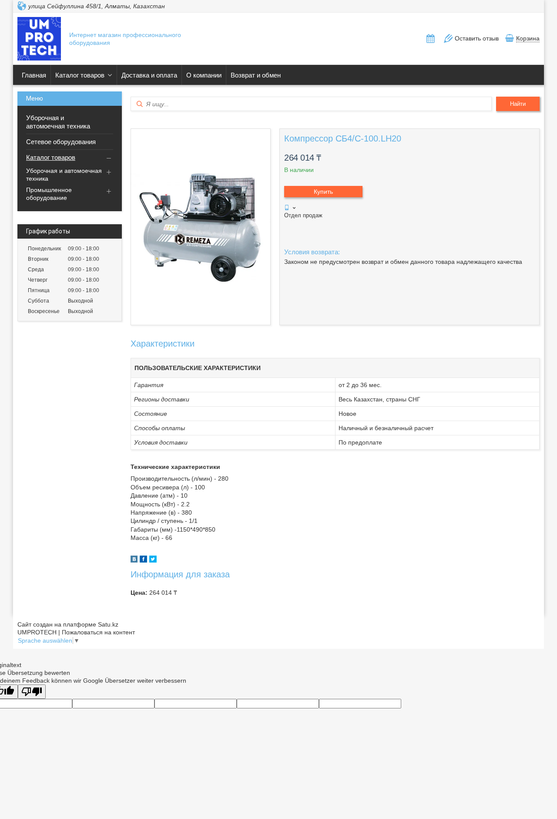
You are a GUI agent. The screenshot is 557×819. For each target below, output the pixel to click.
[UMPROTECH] (39, 39)
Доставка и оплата (149, 75)
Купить (323, 191)
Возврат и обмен (256, 75)
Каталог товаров (79, 75)
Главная (34, 75)
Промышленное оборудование (49, 193)
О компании (203, 75)
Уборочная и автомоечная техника (58, 122)
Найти (518, 104)
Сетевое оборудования (61, 141)
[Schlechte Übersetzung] (32, 691)
